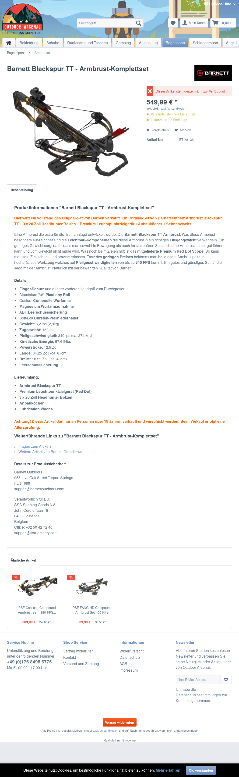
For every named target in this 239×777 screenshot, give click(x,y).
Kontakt (69, 657)
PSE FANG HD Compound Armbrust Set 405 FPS (92, 610)
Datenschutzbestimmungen (198, 695)
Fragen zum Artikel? (35, 446)
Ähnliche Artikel (23, 560)
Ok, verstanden (201, 770)
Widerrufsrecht (132, 651)
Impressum (129, 670)
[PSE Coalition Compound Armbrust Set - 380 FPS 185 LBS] (37, 586)
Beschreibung (22, 189)
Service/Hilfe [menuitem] (220, 4)
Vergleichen (160, 130)
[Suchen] (139, 23)
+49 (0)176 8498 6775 (29, 662)
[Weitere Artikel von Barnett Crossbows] (213, 73)
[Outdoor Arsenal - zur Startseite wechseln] (22, 19)
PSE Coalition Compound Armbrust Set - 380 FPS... (37, 610)
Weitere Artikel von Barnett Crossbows (50, 451)
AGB (123, 663)
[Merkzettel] (173, 23)
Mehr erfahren (168, 770)
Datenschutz (130, 657)
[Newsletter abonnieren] (226, 679)
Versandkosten (108, 730)
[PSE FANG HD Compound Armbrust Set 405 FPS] (92, 586)
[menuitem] (110, 23)
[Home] (8, 42)
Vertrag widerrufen (78, 651)
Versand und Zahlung (81, 663)
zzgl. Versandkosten (173, 108)
